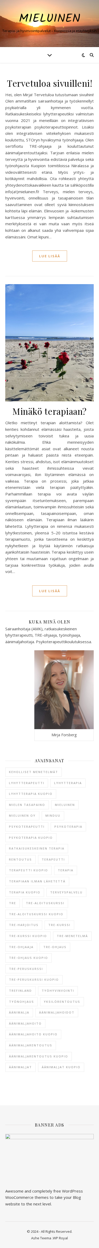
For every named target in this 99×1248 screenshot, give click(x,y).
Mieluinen (49, 19)
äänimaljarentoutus (30, 1045)
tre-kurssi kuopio (28, 936)
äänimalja (19, 1012)
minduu (52, 815)
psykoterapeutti (27, 826)
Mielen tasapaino (27, 805)
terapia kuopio (24, 892)
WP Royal (60, 1238)
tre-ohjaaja (21, 947)
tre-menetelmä (72, 936)
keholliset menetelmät (33, 772)
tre (12, 903)
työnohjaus (21, 1002)
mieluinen (65, 805)
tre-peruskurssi (26, 969)
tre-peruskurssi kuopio (34, 979)
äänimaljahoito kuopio (33, 1034)
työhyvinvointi (58, 991)
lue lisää (49, 256)
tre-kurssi (59, 925)
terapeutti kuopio (28, 870)
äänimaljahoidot (56, 1012)
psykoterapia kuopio (31, 838)
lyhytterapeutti (26, 783)
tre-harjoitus (24, 925)
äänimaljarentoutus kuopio (38, 1056)
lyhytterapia (68, 783)
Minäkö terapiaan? (49, 411)
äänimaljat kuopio (61, 1067)
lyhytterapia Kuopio (31, 794)
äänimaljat (20, 1067)
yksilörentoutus (62, 1002)
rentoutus (20, 859)
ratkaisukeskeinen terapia (36, 848)
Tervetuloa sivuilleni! (49, 83)
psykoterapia (68, 826)
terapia (65, 870)
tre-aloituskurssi (45, 903)
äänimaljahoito (25, 1023)
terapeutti (53, 859)
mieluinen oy (22, 815)
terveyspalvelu (66, 892)
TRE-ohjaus (55, 947)
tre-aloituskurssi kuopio (36, 914)
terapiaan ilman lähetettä (37, 881)
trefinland (20, 991)
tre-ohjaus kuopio (28, 958)
